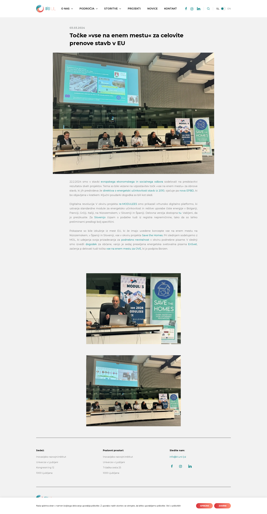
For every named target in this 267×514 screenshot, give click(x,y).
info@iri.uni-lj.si (178, 457)
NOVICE (152, 8)
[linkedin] (198, 8)
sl (217, 8)
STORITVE (111, 8)
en (229, 8)
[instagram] (192, 9)
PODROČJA (86, 8)
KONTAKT (170, 8)
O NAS (65, 8)
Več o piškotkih (173, 506)
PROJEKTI (134, 8)
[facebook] (186, 8)
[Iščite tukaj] (208, 8)
